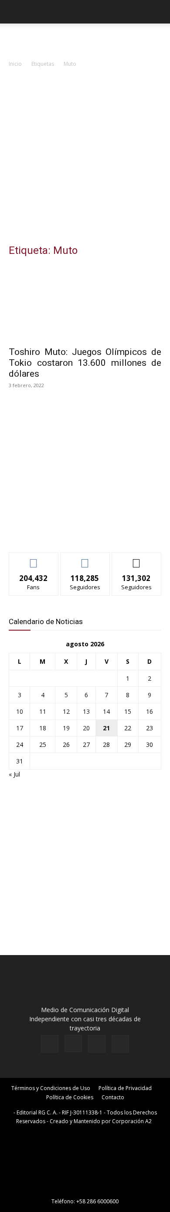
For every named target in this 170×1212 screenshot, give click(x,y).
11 (42, 711)
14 (106, 711)
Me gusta (33, 559)
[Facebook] (49, 1044)
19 (66, 728)
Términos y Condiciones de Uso (50, 1088)
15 (127, 711)
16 (149, 711)
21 (106, 728)
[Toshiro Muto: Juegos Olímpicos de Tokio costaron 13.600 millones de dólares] (85, 303)
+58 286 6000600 (97, 1201)
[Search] (158, 12)
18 (42, 728)
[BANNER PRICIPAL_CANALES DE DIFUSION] (85, 39)
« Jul (14, 774)
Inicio (15, 64)
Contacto (113, 1097)
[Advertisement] (85, 158)
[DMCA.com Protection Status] (85, 1189)
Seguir (85, 559)
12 (66, 711)
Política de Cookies (69, 1097)
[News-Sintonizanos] (74, 531)
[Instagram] (73, 1043)
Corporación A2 (132, 1121)
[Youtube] (120, 1044)
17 (19, 728)
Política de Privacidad (125, 1088)
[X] (96, 1044)
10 (19, 711)
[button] (15, 12)
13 (86, 711)
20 (86, 728)
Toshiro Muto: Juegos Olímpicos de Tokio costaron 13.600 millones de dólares (85, 363)
